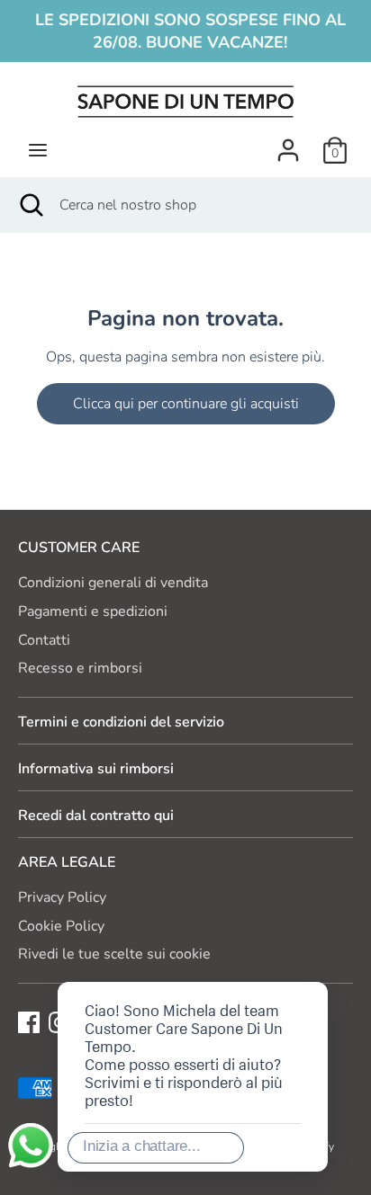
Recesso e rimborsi (80, 668)
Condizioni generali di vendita (113, 583)
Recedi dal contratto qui (96, 815)
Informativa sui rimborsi (96, 769)
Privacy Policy (62, 897)
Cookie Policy (61, 926)
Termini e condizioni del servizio (121, 722)
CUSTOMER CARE (79, 547)
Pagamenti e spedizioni (92, 611)
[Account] (288, 143)
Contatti (44, 640)
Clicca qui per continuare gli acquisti (186, 404)
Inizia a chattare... (141, 1146)
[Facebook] (29, 1021)
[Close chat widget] (256, 961)
